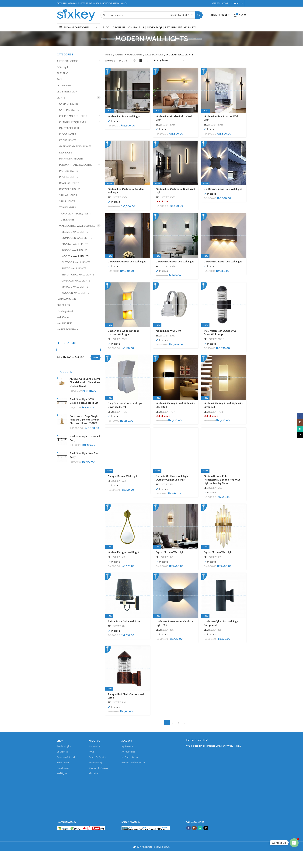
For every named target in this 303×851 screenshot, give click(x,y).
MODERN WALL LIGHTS (75, 256)
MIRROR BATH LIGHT (71, 158)
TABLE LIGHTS (67, 207)
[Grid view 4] (146, 60)
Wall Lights (62, 773)
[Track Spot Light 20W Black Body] (62, 441)
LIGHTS (61, 97)
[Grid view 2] (134, 60)
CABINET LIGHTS (69, 103)
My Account (127, 746)
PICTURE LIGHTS (68, 170)
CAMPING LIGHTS (69, 109)
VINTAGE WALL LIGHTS (75, 286)
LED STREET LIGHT (68, 91)
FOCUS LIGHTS (67, 140)
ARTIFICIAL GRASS (67, 61)
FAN (59, 79)
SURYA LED (63, 305)
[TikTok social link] (205, 828)
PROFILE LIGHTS (68, 176)
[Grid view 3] (140, 60)
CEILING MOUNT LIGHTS (73, 116)
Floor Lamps (63, 767)
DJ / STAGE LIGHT (69, 128)
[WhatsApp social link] (200, 828)
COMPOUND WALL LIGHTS (77, 237)
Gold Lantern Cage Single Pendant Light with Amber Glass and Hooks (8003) (84, 420)
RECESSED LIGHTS (69, 189)
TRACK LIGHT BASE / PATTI (75, 213)
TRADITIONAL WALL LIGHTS (78, 274)
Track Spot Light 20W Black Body (85, 438)
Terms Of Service (97, 757)
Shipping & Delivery (98, 767)
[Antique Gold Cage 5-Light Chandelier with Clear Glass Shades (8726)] (62, 385)
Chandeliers (62, 751)
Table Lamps (63, 762)
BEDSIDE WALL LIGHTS (75, 231)
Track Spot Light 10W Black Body (85, 455)
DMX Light (62, 67)
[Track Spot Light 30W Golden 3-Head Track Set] (62, 404)
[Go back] (111, 39)
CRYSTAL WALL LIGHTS (75, 244)
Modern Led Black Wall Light (124, 116)
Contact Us (94, 746)
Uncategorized (65, 311)
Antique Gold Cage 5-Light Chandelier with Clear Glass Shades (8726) (85, 382)
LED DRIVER (64, 85)
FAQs (91, 751)
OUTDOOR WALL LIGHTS (76, 262)
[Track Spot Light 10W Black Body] (62, 458)
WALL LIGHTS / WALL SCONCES (77, 225)
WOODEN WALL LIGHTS (75, 292)
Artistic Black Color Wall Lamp (124, 621)
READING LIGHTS (69, 183)
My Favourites (128, 751)
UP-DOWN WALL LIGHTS (76, 280)
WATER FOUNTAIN (67, 329)
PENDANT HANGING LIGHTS (75, 164)
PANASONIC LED (66, 298)
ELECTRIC (62, 73)
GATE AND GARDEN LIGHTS (75, 146)
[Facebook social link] (188, 828)
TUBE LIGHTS (67, 219)
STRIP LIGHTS (67, 201)
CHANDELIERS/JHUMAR (72, 122)
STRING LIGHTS (68, 195)
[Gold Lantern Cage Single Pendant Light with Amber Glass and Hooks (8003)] (62, 422)
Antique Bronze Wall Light (122, 476)
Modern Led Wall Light (168, 330)
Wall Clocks (63, 317)
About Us (93, 773)
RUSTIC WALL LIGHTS (74, 268)
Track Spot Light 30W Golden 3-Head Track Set (84, 401)
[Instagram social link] (194, 828)
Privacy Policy (95, 762)
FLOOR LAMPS (67, 134)
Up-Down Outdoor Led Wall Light (223, 188)
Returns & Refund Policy (133, 762)
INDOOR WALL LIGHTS (74, 250)
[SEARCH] (199, 15)
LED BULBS (65, 152)
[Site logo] (76, 14)
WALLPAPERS (65, 323)
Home (108, 54)
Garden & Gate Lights (67, 757)
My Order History (130, 757)
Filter (95, 357)
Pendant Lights (64, 746)
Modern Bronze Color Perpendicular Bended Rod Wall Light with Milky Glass (222, 480)
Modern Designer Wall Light (123, 552)
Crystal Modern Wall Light (170, 552)
